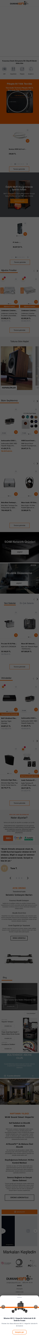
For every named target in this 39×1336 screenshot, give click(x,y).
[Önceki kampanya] (3, 1307)
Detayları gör (19, 1332)
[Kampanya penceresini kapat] (19, 668)
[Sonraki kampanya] (36, 1307)
